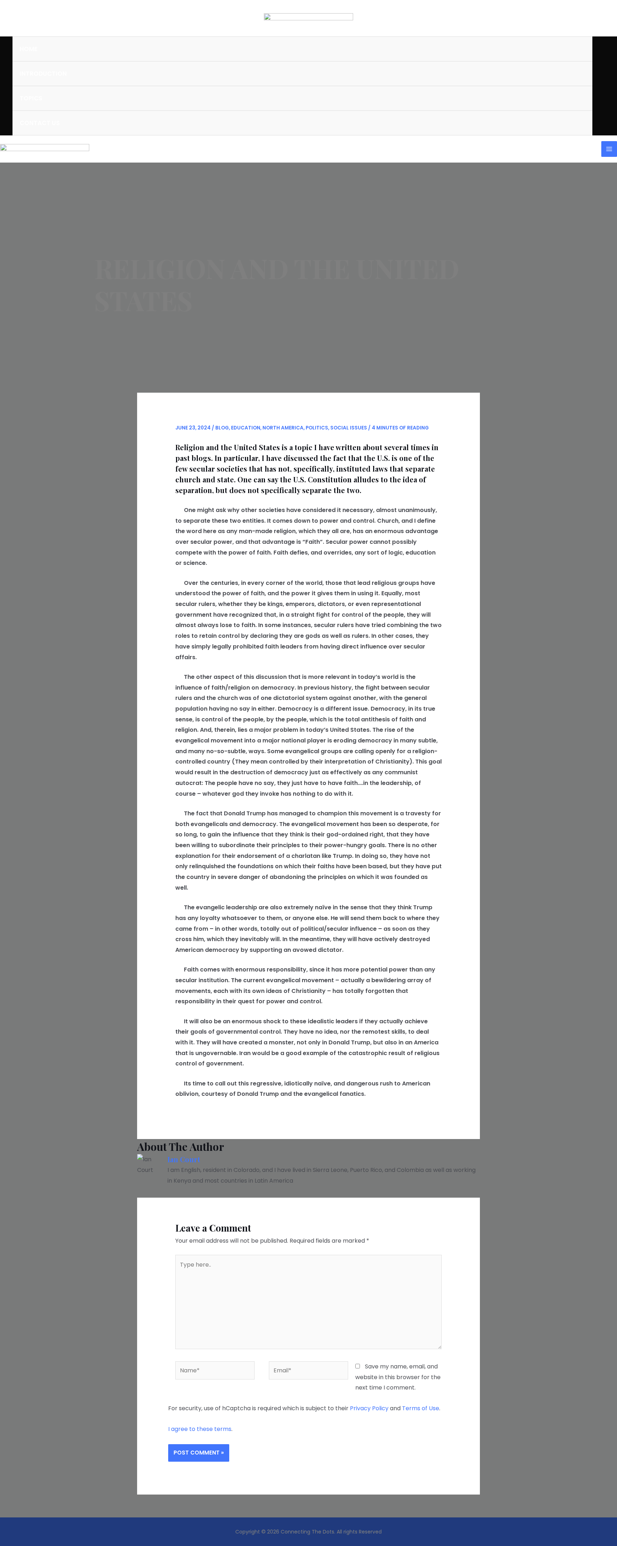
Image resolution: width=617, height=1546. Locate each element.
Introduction (43, 73)
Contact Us (40, 123)
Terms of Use (420, 1408)
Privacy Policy (369, 1408)
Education (245, 427)
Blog (222, 427)
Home (28, 49)
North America (283, 427)
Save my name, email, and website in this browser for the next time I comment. (398, 1377)
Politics (317, 427)
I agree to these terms (199, 1429)
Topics (31, 98)
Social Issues (348, 427)
